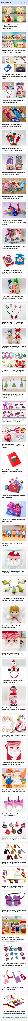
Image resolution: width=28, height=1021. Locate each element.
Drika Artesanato (6, 2)
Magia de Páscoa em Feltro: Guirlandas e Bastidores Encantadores (11, 26)
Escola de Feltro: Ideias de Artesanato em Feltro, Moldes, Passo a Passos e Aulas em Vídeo (13, 939)
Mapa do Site (14, 1019)
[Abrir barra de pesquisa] (21, 3)
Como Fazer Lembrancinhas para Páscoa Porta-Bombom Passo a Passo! (12, 298)
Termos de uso (23, 1017)
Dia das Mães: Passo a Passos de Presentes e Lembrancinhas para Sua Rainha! (14, 445)
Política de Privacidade (13, 1017)
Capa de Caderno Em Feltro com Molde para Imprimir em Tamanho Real (12, 471)
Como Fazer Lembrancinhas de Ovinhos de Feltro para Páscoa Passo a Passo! (14, 222)
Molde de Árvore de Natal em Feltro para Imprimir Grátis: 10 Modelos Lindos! (13, 396)
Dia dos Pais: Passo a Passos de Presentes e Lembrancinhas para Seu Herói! (14, 76)
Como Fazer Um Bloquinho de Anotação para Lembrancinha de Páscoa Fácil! (12, 272)
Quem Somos (4, 1017)
